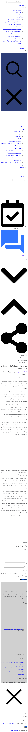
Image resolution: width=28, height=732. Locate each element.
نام (26, 563)
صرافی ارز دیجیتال (17, 10)
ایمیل (25, 566)
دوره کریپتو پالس (17, 38)
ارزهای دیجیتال (18, 14)
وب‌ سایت (25, 570)
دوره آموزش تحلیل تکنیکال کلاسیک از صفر (12, 29)
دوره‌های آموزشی (20, 17)
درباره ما (22, 50)
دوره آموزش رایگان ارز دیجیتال (14, 19)
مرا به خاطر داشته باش (20, 723)
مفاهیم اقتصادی (18, 12)
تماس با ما (22, 48)
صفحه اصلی (21, 5)
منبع (26, 525)
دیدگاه (25, 549)
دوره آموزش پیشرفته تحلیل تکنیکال (13, 31)
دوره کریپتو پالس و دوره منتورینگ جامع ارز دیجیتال (11, 162)
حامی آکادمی (24, 372)
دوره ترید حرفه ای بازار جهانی (14, 36)
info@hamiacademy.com (18, 53)
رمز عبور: (25, 720)
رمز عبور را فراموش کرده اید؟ (8, 723)
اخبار (23, 45)
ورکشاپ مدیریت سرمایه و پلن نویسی (13, 33)
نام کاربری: (24, 716)
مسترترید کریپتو (17, 26)
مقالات (22, 7)
